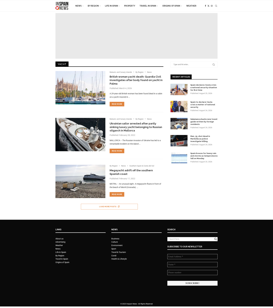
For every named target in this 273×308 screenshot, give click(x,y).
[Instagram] (212, 6)
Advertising (60, 242)
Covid (113, 255)
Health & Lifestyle (119, 259)
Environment (117, 245)
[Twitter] (208, 6)
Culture (114, 242)
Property (129, 6)
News (78, 6)
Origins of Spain (171, 6)
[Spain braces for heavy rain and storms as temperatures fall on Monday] (179, 157)
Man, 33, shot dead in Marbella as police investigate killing (200, 138)
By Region (93, 6)
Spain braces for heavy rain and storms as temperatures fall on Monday (204, 155)
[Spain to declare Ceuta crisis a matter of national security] (179, 106)
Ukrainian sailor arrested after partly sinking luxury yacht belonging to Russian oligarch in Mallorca (136, 127)
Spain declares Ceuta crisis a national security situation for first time (203, 87)
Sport (113, 249)
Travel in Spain (147, 6)
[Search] (216, 6)
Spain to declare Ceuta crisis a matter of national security (202, 104)
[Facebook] (205, 6)
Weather (191, 6)
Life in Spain (111, 6)
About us (59, 239)
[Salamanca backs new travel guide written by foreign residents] (179, 123)
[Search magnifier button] (216, 239)
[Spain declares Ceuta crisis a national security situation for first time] (179, 89)
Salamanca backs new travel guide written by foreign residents (203, 121)
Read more (117, 104)
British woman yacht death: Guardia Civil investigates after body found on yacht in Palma (136, 80)
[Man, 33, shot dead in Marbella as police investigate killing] (179, 140)
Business (115, 239)
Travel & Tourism (118, 252)
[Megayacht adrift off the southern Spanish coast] (80, 181)
